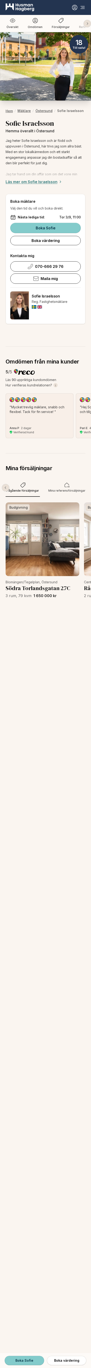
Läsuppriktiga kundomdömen (31, 380)
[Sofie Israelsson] (19, 305)
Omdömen (35, 27)
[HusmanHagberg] (20, 7)
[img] (34, 307)
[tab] (23, 488)
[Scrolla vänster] (5, 487)
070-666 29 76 (49, 266)
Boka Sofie (46, 228)
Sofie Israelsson (46, 296)
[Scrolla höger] (87, 23)
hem (9, 111)
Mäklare (24, 111)
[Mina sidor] (74, 7)
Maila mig (49, 278)
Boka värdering (46, 240)
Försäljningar (61, 27)
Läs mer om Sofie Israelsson (31, 181)
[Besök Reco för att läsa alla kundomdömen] (24, 372)
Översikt (12, 27)
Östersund (43, 111)
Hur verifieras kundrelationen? (29, 385)
